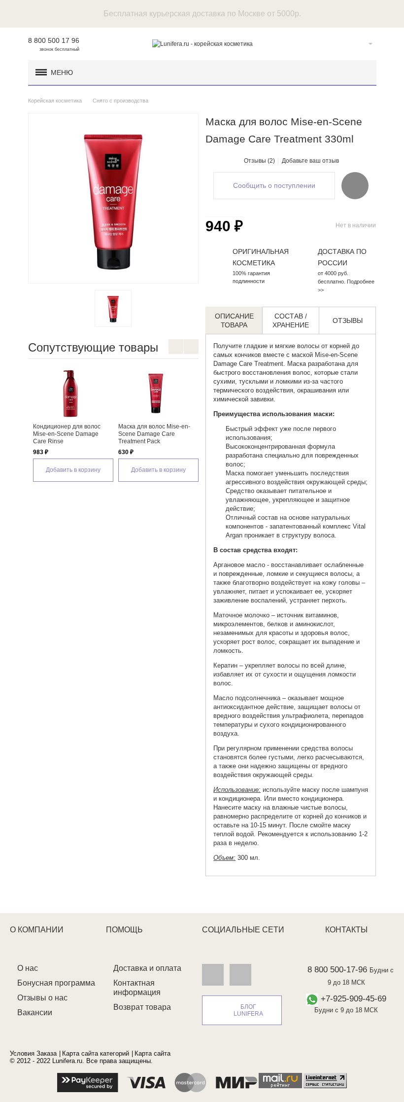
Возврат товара (142, 1007)
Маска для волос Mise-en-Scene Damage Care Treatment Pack (154, 434)
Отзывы (348, 320)
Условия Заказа (33, 1053)
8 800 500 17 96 (53, 40)
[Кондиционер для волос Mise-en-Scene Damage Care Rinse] (70, 393)
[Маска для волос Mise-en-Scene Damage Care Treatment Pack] (156, 393)
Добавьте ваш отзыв (310, 160)
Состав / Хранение (290, 320)
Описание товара (234, 320)
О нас (27, 968)
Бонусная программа (56, 983)
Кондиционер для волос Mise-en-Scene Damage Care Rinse (67, 434)
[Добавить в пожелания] (355, 185)
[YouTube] (240, 974)
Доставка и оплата (147, 968)
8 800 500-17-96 (337, 969)
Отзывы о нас (42, 998)
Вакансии (34, 1012)
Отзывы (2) (259, 160)
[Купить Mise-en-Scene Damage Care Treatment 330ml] (113, 308)
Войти (355, 44)
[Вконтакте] (213, 974)
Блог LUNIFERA (248, 1010)
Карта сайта (152, 1053)
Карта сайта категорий (95, 1053)
